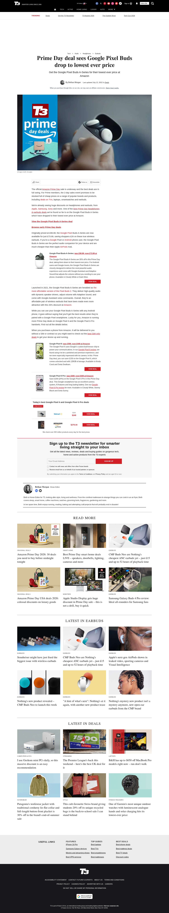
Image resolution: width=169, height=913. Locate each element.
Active (70, 9)
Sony (50, 209)
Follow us (84, 182)
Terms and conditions (114, 880)
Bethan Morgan (74, 82)
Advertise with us (95, 884)
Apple (34, 209)
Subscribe (144, 3)
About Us (98, 880)
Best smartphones (98, 853)
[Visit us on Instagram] (112, 3)
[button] (66, 412)
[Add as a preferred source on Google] (84, 896)
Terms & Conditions (85, 474)
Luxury (94, 9)
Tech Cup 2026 (129, 16)
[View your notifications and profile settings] (137, 3)
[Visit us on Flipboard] (116, 3)
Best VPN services (73, 857)
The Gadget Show (109, 16)
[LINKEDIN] (37, 490)
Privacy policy (63, 884)
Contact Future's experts (80, 880)
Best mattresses (97, 857)
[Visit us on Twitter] (100, 3)
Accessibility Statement (56, 880)
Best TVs (94, 849)
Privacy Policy (100, 474)
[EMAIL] (41, 490)
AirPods (63, 247)
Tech (62, 9)
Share (37, 182)
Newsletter (96, 182)
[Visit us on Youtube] (108, 3)
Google (53, 240)
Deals (48, 16)
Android (68, 240)
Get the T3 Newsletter (66, 16)
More (110, 9)
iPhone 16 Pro (72, 845)
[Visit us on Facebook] (97, 3)
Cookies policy (78, 884)
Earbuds (98, 53)
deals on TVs (46, 199)
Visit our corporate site (111, 906)
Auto (102, 9)
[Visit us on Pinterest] (104, 3)
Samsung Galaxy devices (76, 849)
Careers (109, 884)
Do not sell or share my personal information (84, 888)
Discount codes (122, 857)
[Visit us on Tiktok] (120, 3)
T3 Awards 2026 (88, 16)
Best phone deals (123, 845)
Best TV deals (121, 853)
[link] (40, 261)
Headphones (87, 53)
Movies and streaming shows (78, 853)
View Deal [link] (91, 414)
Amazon (67, 305)
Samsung (42, 209)
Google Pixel (66, 233)
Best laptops (96, 845)
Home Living (82, 9)
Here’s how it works (112, 88)
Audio (77, 53)
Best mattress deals (124, 849)
